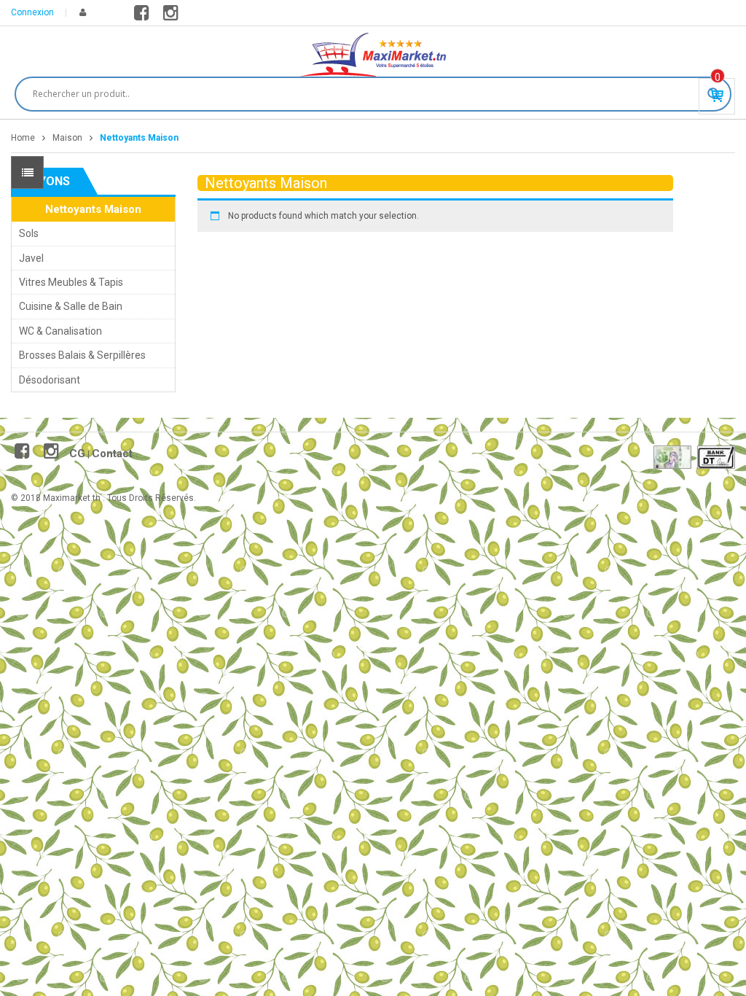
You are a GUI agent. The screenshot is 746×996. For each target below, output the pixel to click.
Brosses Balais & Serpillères (82, 355)
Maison (67, 138)
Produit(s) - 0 (717, 77)
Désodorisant (49, 380)
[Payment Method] (672, 457)
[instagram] (173, 16)
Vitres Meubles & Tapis (71, 282)
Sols (29, 233)
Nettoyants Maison (93, 209)
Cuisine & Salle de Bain (70, 306)
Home (23, 138)
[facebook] (143, 16)
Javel (31, 258)
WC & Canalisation (60, 331)
